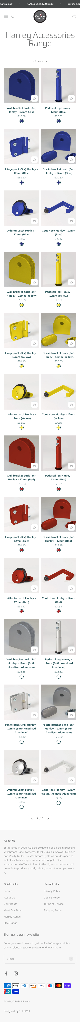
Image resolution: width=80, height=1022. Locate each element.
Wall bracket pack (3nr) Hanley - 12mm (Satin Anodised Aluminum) (21, 663)
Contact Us (10, 904)
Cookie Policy (52, 897)
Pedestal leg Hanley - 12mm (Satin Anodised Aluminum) (58, 663)
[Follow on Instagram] (15, 973)
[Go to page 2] (48, 818)
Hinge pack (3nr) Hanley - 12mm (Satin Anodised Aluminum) (21, 728)
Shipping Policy (53, 910)
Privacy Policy (52, 891)
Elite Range (10, 923)
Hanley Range (12, 916)
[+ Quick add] (34, 98)
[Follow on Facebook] (6, 973)
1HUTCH (24, 1011)
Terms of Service (54, 904)
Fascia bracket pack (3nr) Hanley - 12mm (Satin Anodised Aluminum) (58, 728)
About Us (9, 897)
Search (8, 891)
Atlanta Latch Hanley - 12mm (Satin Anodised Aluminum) (21, 793)
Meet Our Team (13, 910)
